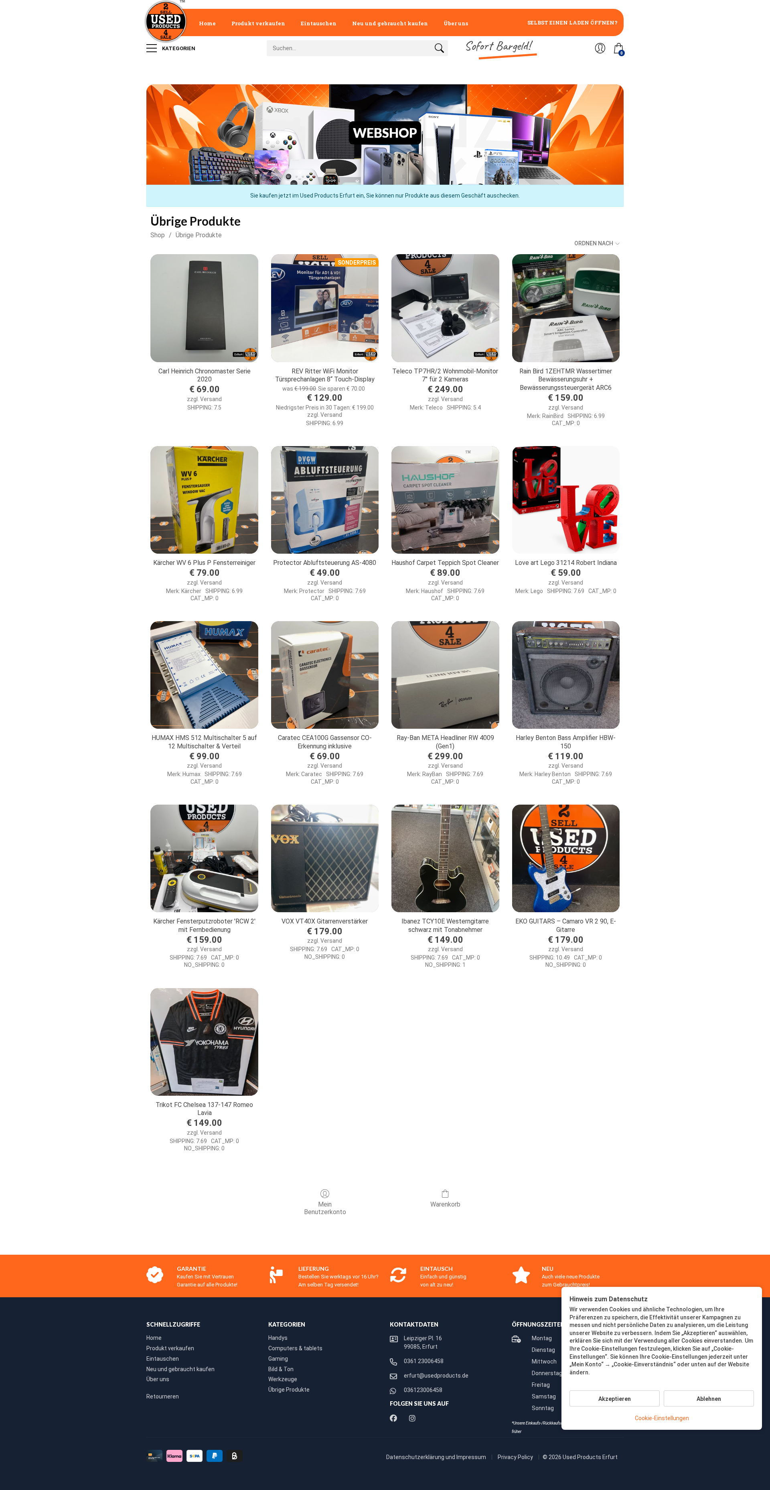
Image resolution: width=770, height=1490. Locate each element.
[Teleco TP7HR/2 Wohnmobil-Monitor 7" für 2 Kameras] (445, 308)
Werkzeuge (282, 1379)
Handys (278, 1338)
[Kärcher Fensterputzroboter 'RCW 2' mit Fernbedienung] (204, 858)
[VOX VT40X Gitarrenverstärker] (325, 858)
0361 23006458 (424, 1361)
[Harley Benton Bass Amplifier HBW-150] (566, 675)
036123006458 (423, 1390)
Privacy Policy (516, 1457)
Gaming (278, 1358)
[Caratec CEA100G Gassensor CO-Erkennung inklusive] (325, 675)
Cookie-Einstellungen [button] (662, 1418)
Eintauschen (318, 23)
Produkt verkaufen (258, 23)
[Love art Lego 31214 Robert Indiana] (566, 500)
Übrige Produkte (199, 235)
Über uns (456, 23)
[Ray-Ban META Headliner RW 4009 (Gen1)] (445, 675)
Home (207, 23)
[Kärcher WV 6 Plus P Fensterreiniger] (204, 500)
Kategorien (178, 48)
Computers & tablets (295, 1348)
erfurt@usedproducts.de (436, 1375)
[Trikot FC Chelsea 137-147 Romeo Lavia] (204, 1042)
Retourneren (162, 1396)
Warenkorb (445, 1204)
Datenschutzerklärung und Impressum (436, 1457)
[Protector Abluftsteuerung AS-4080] (325, 500)
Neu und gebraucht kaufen (390, 23)
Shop (157, 235)
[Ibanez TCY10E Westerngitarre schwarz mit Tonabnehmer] (445, 858)
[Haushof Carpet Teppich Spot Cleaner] (445, 500)
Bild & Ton (281, 1369)
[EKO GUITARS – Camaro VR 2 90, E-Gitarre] (566, 858)
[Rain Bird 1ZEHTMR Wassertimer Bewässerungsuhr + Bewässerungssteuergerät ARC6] (566, 308)
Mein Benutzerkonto (325, 1208)
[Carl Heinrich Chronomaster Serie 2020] (204, 308)
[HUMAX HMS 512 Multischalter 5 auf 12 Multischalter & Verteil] (204, 675)
